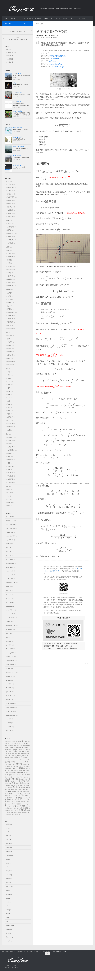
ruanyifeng (9, 941)
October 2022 (10, 622)
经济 (27, 798)
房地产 (26, 779)
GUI (12, 743)
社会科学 (10, 315)
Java (8, 499)
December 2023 (10, 571)
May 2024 (8, 551)
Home (6, 18)
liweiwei (8, 859)
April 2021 (8, 692)
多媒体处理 (10, 187)
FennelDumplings (56, 64)
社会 (17, 796)
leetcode (20, 73)
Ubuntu (6, 755)
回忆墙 (9, 336)
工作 (10, 777)
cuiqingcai (8, 910)
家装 (7, 777)
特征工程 (10, 210)
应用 (8, 394)
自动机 (8, 802)
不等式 (13, 762)
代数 (8, 372)
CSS (26, 741)
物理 (8, 414)
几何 (8, 381)
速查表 (26, 808)
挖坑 (27, 781)
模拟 (8, 463)
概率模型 (10, 279)
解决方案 (10, 355)
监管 (14, 796)
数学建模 (8, 785)
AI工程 (21, 18)
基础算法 (10, 447)
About (71, 18)
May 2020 (8, 731)
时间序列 (16, 789)
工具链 (9, 230)
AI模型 (29, 18)
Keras (15, 745)
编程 (64, 18)
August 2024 (9, 540)
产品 (6, 764)
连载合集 (10, 328)
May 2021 (8, 688)
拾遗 (8, 401)
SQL (23, 751)
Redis (20, 751)
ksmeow (8, 863)
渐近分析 (14, 794)
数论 (8, 404)
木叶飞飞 (8, 840)
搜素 (10, 783)
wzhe (7, 906)
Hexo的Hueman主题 (19, 167)
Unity (9, 755)
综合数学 (9, 800)
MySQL (19, 747)
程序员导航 (9, 843)
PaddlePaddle (14, 749)
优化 (8, 375)
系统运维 (10, 236)
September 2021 (10, 672)
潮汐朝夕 (52, 61)
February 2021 (10, 699)
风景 (16, 814)
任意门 (37, 18)
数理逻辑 (28, 787)
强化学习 (10, 269)
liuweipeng (9, 875)
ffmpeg (24, 755)
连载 (22, 808)
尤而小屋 (8, 836)
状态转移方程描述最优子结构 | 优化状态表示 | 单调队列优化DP (21, 114)
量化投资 (10, 213)
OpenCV (10, 749)
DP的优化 (8, 743)
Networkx (26, 747)
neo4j (17, 759)
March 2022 (9, 649)
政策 (28, 783)
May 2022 (8, 641)
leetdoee (13, 759)
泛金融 (9, 309)
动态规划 (19, 92)
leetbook (25, 757)
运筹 (12, 808)
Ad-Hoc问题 (18, 741)
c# (22, 755)
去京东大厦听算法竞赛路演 (20, 148)
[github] (23, 24)
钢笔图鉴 (10, 361)
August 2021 (9, 676)
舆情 (12, 802)
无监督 (9, 273)
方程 (8, 407)
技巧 (14, 781)
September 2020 (10, 715)
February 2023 (10, 606)
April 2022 (8, 645)
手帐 (11, 781)
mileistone (9, 851)
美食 (28, 800)
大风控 (9, 296)
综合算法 (14, 800)
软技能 (9, 325)
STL (25, 751)
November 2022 (10, 618)
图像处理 (14, 772)
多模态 (9, 263)
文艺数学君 (9, 847)
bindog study (9, 886)
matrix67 (8, 914)
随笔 (12, 812)
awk (20, 755)
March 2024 (9, 559)
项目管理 (9, 814)
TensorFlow (23, 753)
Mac (24, 745)
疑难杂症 (10, 466)
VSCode (12, 755)
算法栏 (9, 352)
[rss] (29, 24)
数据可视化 (10, 197)
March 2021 (9, 696)
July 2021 (8, 680)
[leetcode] (26, 23)
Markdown (27, 745)
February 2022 (10, 653)
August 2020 (9, 719)
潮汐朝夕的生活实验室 (57, 56)
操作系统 (17, 783)
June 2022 (8, 637)
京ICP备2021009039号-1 (12, 967)
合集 (24, 770)
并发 (18, 777)
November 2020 (10, 707)
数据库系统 (10, 233)
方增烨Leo (9, 824)
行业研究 (18, 802)
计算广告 (8, 804)
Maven (11, 747)
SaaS (28, 751)
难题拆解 (15, 812)
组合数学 (10, 417)
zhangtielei (9, 871)
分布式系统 (10, 227)
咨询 (27, 770)
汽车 (21, 791)
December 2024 (10, 524)
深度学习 (10, 282)
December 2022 (10, 614)
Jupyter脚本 (10, 745)
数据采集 (10, 203)
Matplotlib (7, 747)
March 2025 (9, 516)
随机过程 (10, 427)
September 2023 (10, 583)
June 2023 (8, 590)
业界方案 (21, 762)
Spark (16, 753)
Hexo (23, 743)
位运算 (8, 766)
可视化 (16, 770)
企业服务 (10, 184)
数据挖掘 (10, 200)
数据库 (27, 785)
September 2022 (10, 625)
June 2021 (8, 684)
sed (20, 759)
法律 (24, 791)
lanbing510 (9, 929)
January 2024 (9, 567)
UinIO (7, 832)
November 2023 (10, 575)
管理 (14, 798)
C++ (8, 489)
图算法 (9, 443)
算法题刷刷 (55, 58)
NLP (8, 250)
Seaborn (9, 753)
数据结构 (19, 137)
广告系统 (10, 191)
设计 (6, 806)
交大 (28, 762)
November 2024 (10, 528)
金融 (16, 810)
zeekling (8, 898)
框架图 (6, 791)
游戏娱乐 (10, 207)
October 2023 (10, 579)
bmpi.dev (8, 933)
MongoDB (16, 747)
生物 (12, 796)
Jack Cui (8, 890)
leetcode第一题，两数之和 (20, 85)
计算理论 (10, 482)
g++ (27, 755)
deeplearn (9, 882)
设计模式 (10, 806)
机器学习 (10, 276)
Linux (21, 745)
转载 (8, 358)
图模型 (9, 260)
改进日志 (19, 165)
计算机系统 (10, 240)
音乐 (5, 814)
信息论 (9, 378)
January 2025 (9, 520)
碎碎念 (9, 348)
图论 (8, 391)
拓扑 (8, 398)
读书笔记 (10, 322)
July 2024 (8, 544)
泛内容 (9, 303)
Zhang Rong (9, 937)
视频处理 (23, 802)
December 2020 (10, 703)
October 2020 (10, 711)
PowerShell (27, 749)
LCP (18, 745)
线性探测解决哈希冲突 (19, 139)
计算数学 (10, 423)
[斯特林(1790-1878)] (63, 80)
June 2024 (8, 548)
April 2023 (8, 598)
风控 (13, 814)
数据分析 (10, 194)
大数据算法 (10, 450)
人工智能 (10, 253)
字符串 (19, 102)
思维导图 (15, 779)
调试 (27, 806)
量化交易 (8, 810)
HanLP (20, 743)
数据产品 (13, 785)
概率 (8, 411)
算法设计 (10, 476)
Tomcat (27, 753)
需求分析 (24, 812)
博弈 (8, 388)
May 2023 (8, 594)
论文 (28, 804)
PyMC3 (10, 751)
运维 (15, 808)
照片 (21, 793)
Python (19, 128)
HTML (16, 743)
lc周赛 (11, 757)
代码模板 (18, 764)
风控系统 (10, 216)
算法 (57, 18)
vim (26, 759)
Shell (8, 506)
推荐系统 (6, 783)
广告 (21, 777)
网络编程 (24, 800)
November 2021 (10, 664)
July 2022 (8, 633)
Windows (17, 755)
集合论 (9, 430)
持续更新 (22, 781)
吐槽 (45, 18)
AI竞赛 (9, 741)
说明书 (18, 806)
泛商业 (9, 306)
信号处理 (16, 766)
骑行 (20, 814)
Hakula (8, 867)
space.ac (8, 917)
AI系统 (9, 224)
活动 (6, 794)
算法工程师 (9, 798)
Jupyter (6, 745)
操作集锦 (23, 783)
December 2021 (10, 660)
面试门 (19, 156)
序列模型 (10, 266)
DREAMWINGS (10, 855)
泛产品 (9, 299)
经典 (24, 798)
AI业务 (13, 18)
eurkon (8, 828)
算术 (8, 469)
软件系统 (10, 243)
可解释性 (10, 257)
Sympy (19, 753)
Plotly (23, 749)
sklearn (22, 759)
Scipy (6, 753)
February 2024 (10, 563)
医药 (24, 768)
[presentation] (59, 113)
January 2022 (9, 657)
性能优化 (21, 779)
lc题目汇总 (18, 757)
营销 (14, 802)
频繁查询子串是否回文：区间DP (22, 94)
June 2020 (8, 727)
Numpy (6, 749)
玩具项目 (8, 796)
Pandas (20, 749)
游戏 (18, 794)
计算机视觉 (10, 286)
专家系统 (17, 762)
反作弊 (9, 293)
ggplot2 (6, 757)
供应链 (12, 766)
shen (7, 921)
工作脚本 (15, 777)
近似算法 (19, 808)
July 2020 (8, 723)
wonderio (8, 902)
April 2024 (8, 555)
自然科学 (10, 319)
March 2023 (9, 602)
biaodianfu (9, 879)
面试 (27, 812)
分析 (41, 24)
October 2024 (10, 532)
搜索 (8, 456)
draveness (9, 894)
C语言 (9, 493)
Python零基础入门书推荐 (20, 130)
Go (8, 496)
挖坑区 (9, 342)
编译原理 (10, 479)
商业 (7, 772)
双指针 (8, 770)
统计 (8, 420)
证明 (14, 806)
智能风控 (21, 789)
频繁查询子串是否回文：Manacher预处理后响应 (21, 104)
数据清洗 (10, 787)
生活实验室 (21, 146)
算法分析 (10, 473)
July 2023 (8, 587)
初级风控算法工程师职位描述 (21, 158)
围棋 (8, 339)
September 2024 (10, 536)
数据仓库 (17, 785)
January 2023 (9, 610)
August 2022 (9, 629)
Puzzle (7, 751)
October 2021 (10, 668)
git (8, 757)
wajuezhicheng (10, 925)
